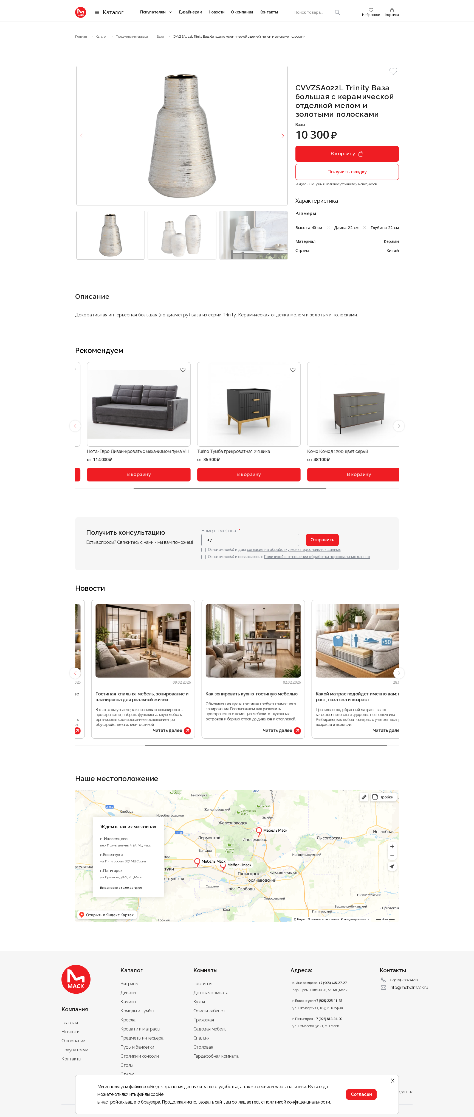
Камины (128, 1001)
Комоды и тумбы (137, 1010)
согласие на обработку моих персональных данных (294, 549)
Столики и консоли (139, 1056)
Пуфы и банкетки (137, 1047)
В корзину (343, 153)
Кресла (128, 1020)
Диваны (128, 992)
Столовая (203, 1047)
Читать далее (151, 730)
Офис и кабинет (209, 1010)
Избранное (371, 14)
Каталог (113, 12)
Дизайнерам (190, 12)
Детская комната (210, 992)
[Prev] (75, 425)
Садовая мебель (209, 1029)
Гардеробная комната (215, 1056)
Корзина (392, 14)
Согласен (361, 1094)
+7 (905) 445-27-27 (332, 982)
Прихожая (203, 1020)
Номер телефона (218, 530)
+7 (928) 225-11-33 (328, 1000)
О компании (242, 12)
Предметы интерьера (141, 1038)
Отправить (322, 539)
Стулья (127, 1074)
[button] (393, 71)
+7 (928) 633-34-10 (403, 979)
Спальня (201, 1038)
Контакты (268, 12)
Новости (216, 12)
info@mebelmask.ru (409, 987)
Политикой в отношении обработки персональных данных (317, 557)
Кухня (199, 1001)
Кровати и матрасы (140, 1029)
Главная (69, 1022)
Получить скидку (347, 171)
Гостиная (202, 983)
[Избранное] (171, 370)
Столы (126, 1065)
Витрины (129, 983)
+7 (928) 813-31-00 (328, 1018)
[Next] (398, 425)
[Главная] (80, 12)
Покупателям (153, 12)
